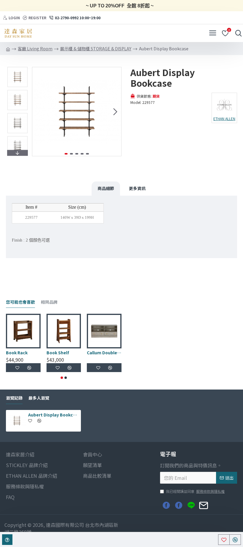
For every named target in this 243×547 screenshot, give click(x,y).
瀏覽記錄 (14, 398)
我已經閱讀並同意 (195, 491)
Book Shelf (58, 352)
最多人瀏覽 (38, 398)
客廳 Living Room (35, 49)
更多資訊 (137, 188)
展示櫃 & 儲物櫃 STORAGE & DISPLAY (95, 49)
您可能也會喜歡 (20, 302)
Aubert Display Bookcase (53, 414)
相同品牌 (49, 302)
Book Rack (17, 352)
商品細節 (105, 188)
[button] (38, 112)
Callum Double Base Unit (104, 352)
